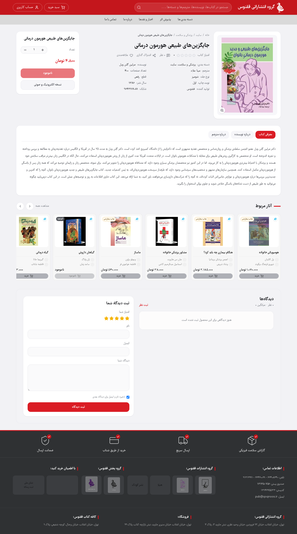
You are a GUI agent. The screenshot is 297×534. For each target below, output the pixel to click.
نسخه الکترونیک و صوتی (48, 85)
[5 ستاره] (106, 318)
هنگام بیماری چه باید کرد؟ (218, 253)
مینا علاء (195, 71)
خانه (207, 35)
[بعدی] (20, 206)
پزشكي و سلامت (184, 35)
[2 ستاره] (122, 318)
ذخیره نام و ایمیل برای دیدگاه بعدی (109, 397)
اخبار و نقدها (146, 20)
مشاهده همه (42, 206)
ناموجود (47, 73)
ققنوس (191, 89)
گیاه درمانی (42, 253)
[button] (247, 75)
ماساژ (137, 253)
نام (128, 326)
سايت (199, 35)
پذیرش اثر (165, 20)
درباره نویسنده (242, 135)
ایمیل (126, 343)
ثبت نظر (143, 305)
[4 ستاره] (111, 318)
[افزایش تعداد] (42, 50)
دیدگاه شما (123, 361)
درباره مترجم (219, 135)
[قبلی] (30, 206)
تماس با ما (110, 20)
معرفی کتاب (265, 135)
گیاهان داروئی (86, 253)
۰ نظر (162, 55)
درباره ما (127, 20)
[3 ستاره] (117, 318)
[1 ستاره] (127, 318)
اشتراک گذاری (144, 55)
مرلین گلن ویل (127, 65)
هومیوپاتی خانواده (269, 253)
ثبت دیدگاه (78, 407)
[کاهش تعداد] (25, 50)
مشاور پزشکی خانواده (175, 253)
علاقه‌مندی (122, 55)
